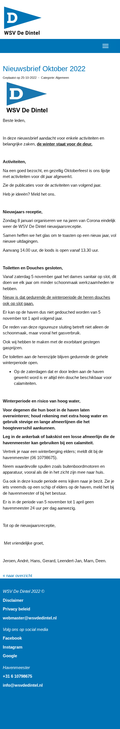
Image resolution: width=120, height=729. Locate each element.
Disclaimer (13, 600)
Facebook (12, 638)
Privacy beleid (16, 609)
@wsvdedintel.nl (30, 617)
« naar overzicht (17, 575)
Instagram (12, 647)
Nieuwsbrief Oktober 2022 (44, 68)
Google (10, 655)
